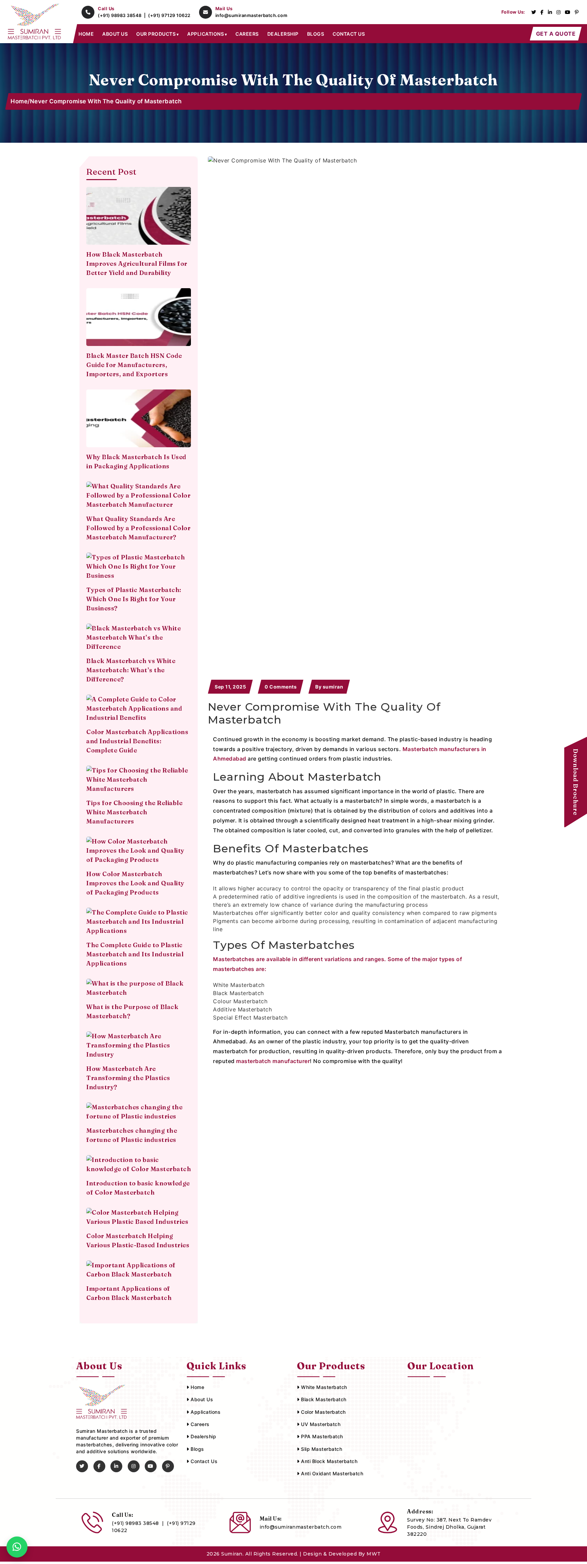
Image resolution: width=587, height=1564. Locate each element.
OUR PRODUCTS (156, 34)
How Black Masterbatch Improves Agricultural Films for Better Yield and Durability (137, 263)
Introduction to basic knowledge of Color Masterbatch (138, 1187)
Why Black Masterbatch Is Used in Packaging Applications (136, 461)
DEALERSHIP (283, 34)
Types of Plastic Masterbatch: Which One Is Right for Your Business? (133, 599)
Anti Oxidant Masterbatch (331, 1473)
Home (19, 101)
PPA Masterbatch (321, 1436)
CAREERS (247, 34)
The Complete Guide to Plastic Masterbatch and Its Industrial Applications (134, 954)
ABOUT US (115, 34)
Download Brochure (576, 782)
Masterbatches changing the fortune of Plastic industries (131, 1135)
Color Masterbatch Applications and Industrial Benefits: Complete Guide (137, 741)
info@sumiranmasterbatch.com (251, 15)
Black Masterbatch (323, 1399)
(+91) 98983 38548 (120, 15)
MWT (374, 1554)
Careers (199, 1424)
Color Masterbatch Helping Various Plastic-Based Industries (137, 1240)
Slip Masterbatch (321, 1449)
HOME (86, 34)
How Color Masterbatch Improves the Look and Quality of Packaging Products (135, 883)
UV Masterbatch (320, 1424)
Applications (204, 1412)
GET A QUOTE (556, 33)
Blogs (196, 1449)
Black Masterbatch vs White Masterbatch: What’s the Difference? (130, 670)
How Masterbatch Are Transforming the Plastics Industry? (128, 1078)
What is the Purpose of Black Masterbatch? (132, 1011)
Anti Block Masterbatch (328, 1461)
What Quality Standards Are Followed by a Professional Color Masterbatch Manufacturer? (138, 528)
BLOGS (315, 34)
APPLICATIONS (205, 34)
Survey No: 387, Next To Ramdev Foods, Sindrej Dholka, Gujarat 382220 (449, 1527)
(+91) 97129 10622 (169, 15)
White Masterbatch (323, 1387)
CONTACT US (349, 34)
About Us (201, 1399)
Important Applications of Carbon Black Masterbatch (129, 1293)
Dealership (202, 1436)
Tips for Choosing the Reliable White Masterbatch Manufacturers (134, 812)
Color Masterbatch (323, 1412)
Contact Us (203, 1461)
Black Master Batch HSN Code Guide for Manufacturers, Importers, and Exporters (134, 365)
